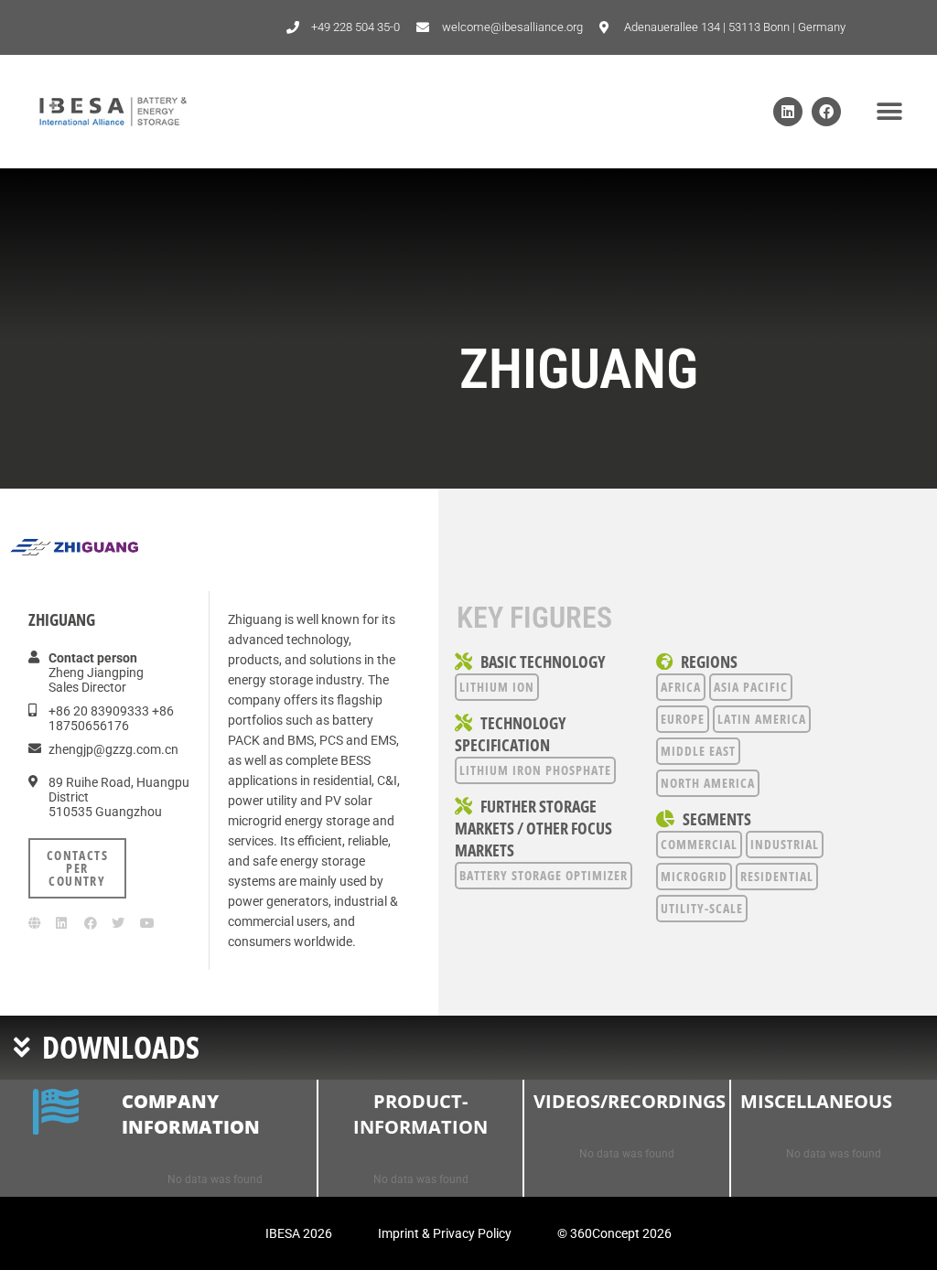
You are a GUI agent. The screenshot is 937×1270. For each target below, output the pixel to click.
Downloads (120, 1047)
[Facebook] (826, 111)
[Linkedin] (787, 111)
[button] (889, 112)
